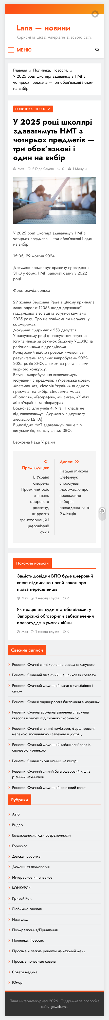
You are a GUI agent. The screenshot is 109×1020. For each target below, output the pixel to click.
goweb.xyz (59, 1006)
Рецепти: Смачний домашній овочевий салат (48, 787)
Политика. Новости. (33, 109)
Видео (17, 825)
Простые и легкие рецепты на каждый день (48, 951)
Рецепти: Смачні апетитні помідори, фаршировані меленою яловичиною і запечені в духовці (53, 731)
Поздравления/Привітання (35, 930)
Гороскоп (20, 846)
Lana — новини (43, 28)
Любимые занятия (27, 909)
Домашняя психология (30, 867)
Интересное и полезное (32, 877)
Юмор (17, 982)
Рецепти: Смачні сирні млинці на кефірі (45, 761)
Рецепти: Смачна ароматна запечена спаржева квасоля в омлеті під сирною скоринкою (50, 715)
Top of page (95, 14)
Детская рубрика (26, 856)
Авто (16, 814)
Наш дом (20, 919)
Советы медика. (25, 972)
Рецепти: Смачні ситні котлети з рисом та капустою (53, 664)
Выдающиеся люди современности (41, 835)
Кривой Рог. (22, 898)
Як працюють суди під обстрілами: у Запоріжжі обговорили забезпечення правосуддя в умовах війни (55, 616)
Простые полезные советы (34, 961)
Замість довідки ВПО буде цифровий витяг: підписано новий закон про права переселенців (55, 582)
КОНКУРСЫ (21, 888)
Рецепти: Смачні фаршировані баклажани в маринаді (56, 702)
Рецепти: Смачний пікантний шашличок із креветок (54, 675)
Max (21, 168)
